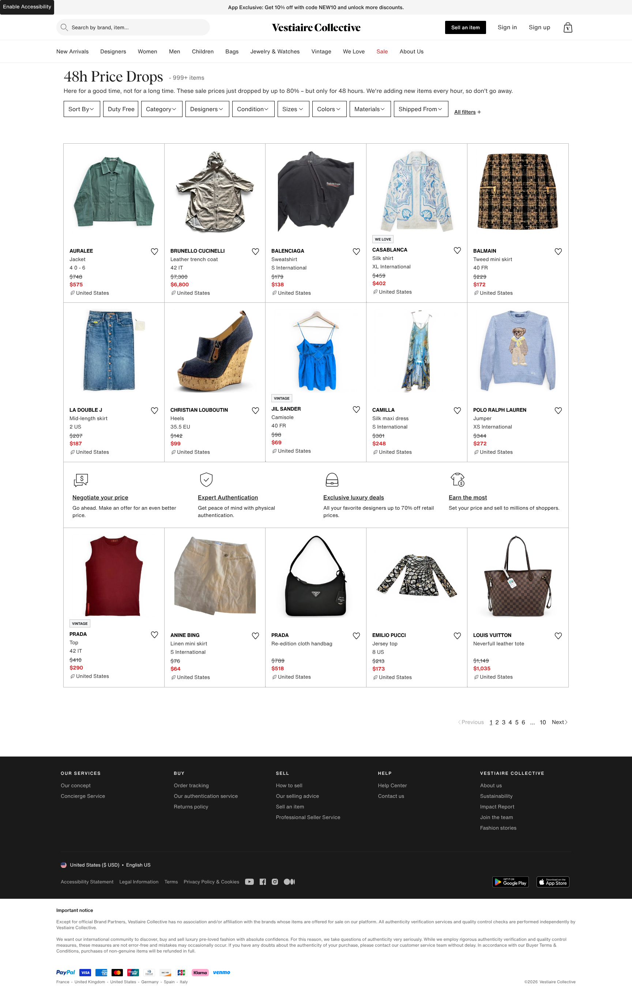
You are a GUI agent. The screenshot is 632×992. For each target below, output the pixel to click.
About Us (412, 52)
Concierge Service (83, 796)
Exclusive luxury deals (353, 497)
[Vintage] (337, 51)
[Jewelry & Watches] (305, 51)
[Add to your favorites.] (154, 251)
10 (543, 722)
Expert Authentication (228, 497)
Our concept (76, 785)
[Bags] (244, 51)
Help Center (392, 785)
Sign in (507, 27)
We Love (354, 52)
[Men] (186, 51)
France (62, 982)
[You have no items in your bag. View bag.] (568, 27)
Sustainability (496, 796)
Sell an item (465, 27)
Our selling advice (297, 796)
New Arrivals (72, 52)
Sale (382, 52)
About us (491, 785)
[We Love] (371, 51)
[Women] (163, 51)
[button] (568, 27)
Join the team (496, 817)
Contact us (391, 796)
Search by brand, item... (100, 27)
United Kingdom (90, 982)
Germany (150, 982)
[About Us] (429, 51)
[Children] (219, 51)
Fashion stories (498, 828)
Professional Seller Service (308, 817)
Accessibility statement (87, 881)
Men (174, 52)
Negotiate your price (100, 497)
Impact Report (497, 807)
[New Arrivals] (94, 51)
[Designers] (132, 51)
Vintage (321, 52)
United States (123, 982)
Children (203, 52)
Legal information (138, 881)
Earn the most (468, 497)
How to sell (289, 785)
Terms (171, 881)
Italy (184, 982)
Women (147, 52)
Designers (113, 52)
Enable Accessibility (27, 7)
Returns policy (191, 807)
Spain (169, 982)
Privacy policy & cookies (211, 881)
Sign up (539, 27)
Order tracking (191, 785)
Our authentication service (206, 796)
